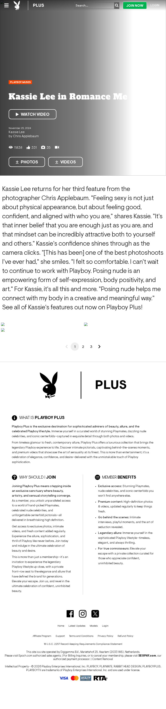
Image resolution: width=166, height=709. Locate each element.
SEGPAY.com (147, 655)
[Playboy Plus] (29, 5)
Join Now (134, 5)
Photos (29, 162)
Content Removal (102, 659)
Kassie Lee (17, 132)
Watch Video (35, 114)
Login (154, 5)
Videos (68, 162)
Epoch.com (25, 655)
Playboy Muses (20, 82)
